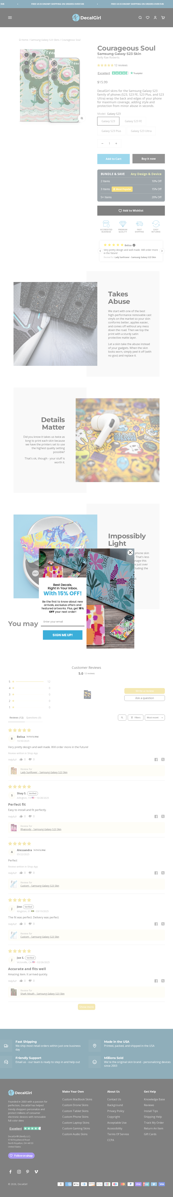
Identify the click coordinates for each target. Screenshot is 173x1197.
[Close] (130, 552)
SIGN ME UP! (63, 635)
